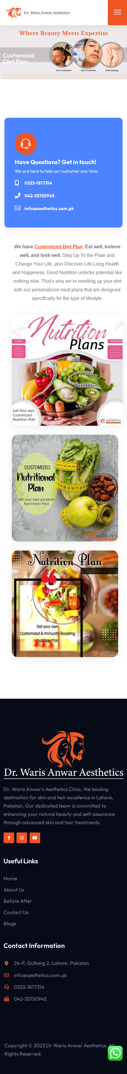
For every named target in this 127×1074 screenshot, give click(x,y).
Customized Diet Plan (59, 246)
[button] (117, 12)
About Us (14, 889)
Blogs (10, 923)
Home (10, 878)
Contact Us (16, 912)
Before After (18, 901)
